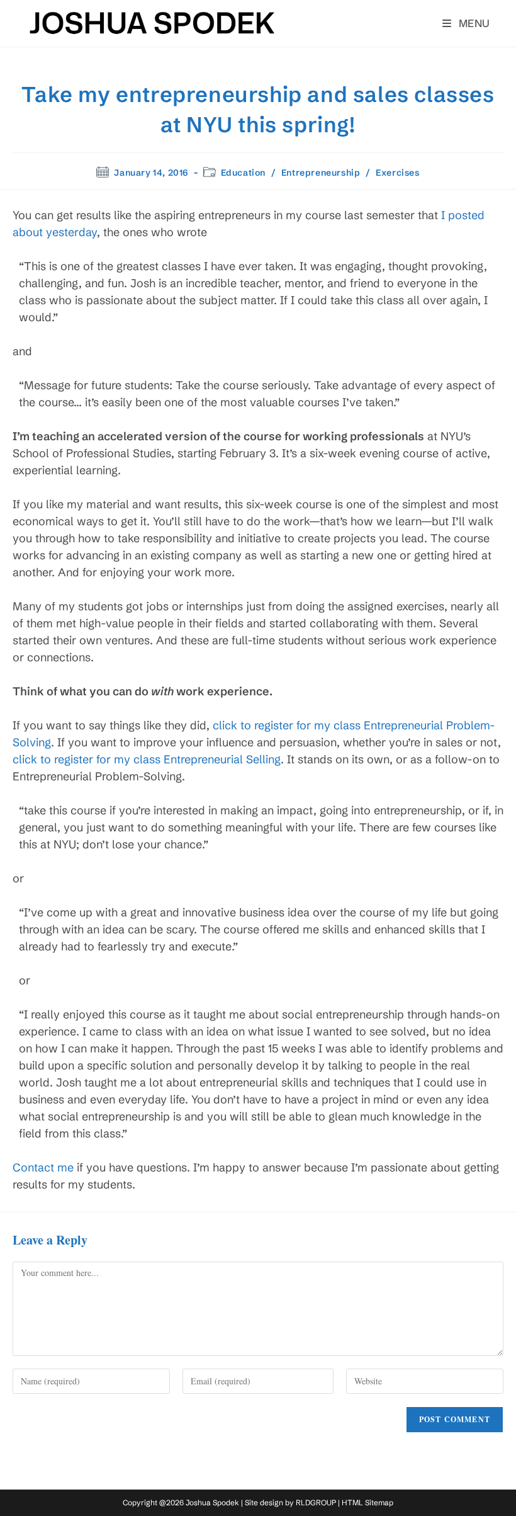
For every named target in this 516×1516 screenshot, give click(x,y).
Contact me (43, 1167)
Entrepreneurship (321, 172)
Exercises (397, 172)
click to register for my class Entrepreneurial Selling (147, 759)
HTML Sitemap (367, 1502)
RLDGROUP (316, 1502)
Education (243, 172)
